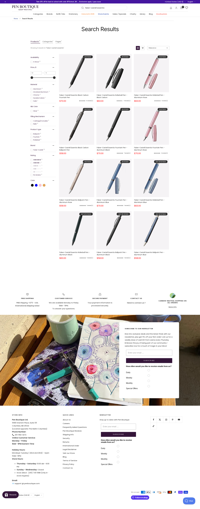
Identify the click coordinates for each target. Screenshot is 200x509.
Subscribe (149, 360)
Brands (50, 14)
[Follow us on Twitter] (160, 419)
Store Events (103, 14)
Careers (66, 423)
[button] (171, 7)
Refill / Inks (60, 14)
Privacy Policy (68, 464)
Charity (133, 14)
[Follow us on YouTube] (179, 419)
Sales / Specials (119, 14)
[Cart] (181, 8)
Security (66, 438)
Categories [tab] (47, 41)
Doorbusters (161, 14)
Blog (151, 14)
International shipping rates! (27, 305)
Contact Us (68, 468)
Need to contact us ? (136, 302)
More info (173, 307)
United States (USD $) (174, 2)
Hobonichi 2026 (87, 14)
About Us (67, 420)
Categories (38, 14)
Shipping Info (68, 434)
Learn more (97, 2)
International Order (71, 445)
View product (77, 76)
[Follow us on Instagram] (166, 419)
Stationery (73, 14)
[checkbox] (32, 185)
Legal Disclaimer (70, 449)
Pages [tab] (58, 41)
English (190, 2)
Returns (66, 442)
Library (142, 14)
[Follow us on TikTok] (153, 426)
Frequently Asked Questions (75, 427)
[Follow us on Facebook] (153, 419)
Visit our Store (69, 453)
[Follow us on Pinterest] (172, 419)
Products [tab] (35, 41)
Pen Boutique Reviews (72, 431)
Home (16, 18)
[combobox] (105, 7)
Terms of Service (70, 460)
